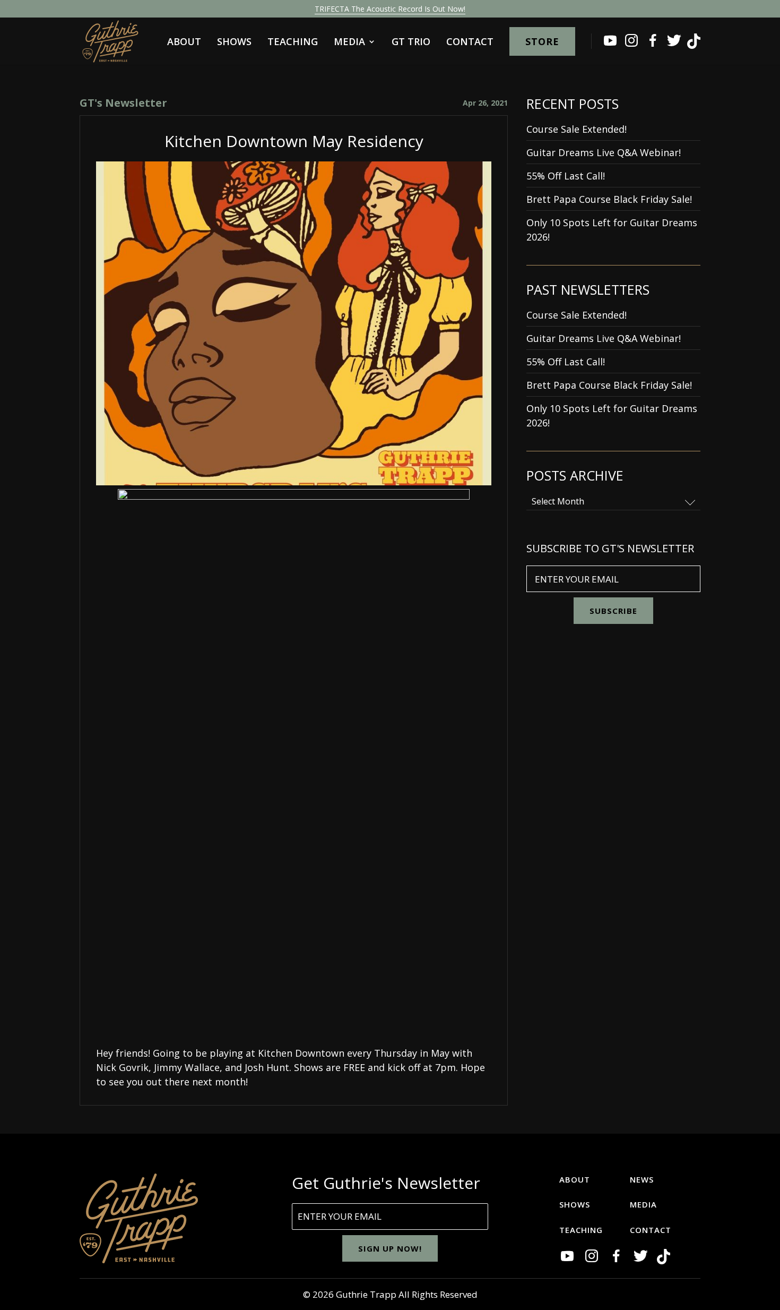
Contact (469, 43)
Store (542, 41)
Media (349, 43)
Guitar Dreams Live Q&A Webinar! (603, 152)
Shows (234, 43)
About (184, 43)
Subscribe (613, 610)
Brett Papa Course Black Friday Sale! (609, 199)
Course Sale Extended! (576, 129)
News (642, 1179)
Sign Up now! (390, 1248)
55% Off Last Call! (565, 175)
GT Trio (411, 43)
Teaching (292, 43)
